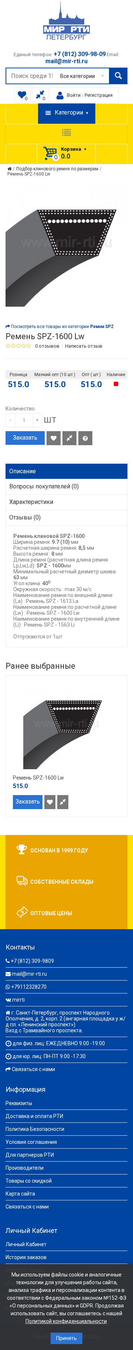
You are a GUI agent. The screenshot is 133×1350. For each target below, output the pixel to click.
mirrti (18, 1000)
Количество (20, 409)
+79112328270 (29, 987)
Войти (74, 95)
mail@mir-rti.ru (29, 974)
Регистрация (99, 95)
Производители (25, 1168)
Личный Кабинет (26, 1244)
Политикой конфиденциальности (66, 1321)
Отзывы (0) (25, 517)
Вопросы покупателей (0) (44, 486)
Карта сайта (20, 1194)
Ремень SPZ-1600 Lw (28, 174)
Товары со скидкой (29, 1181)
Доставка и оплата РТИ (34, 1116)
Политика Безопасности (35, 1129)
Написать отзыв (83, 346)
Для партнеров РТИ (30, 1155)
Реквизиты (19, 1103)
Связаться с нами (33, 1069)
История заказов (26, 1257)
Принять (66, 1338)
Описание (22, 471)
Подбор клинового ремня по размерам (57, 168)
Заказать (25, 437)
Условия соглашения (31, 1142)
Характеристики (31, 501)
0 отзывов (47, 346)
